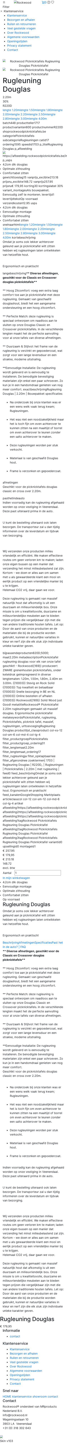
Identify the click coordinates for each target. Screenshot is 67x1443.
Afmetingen (26, 942)
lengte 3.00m (20, 118)
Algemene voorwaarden (23, 37)
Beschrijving (11, 942)
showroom (40, 1396)
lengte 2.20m (20, 114)
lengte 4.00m (38, 118)
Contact (12, 50)
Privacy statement (19, 45)
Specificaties (43, 942)
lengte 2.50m (38, 114)
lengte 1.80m (45, 110)
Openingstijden (17, 41)
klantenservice (22, 1396)
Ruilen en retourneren (21, 24)
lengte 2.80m (20, 233)
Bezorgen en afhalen (21, 19)
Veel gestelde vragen (21, 28)
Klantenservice (17, 15)
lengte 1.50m (28, 110)
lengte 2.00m (19, 229)
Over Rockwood (18, 32)
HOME (7, 1396)
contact (15, 1336)
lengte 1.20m (11, 110)
